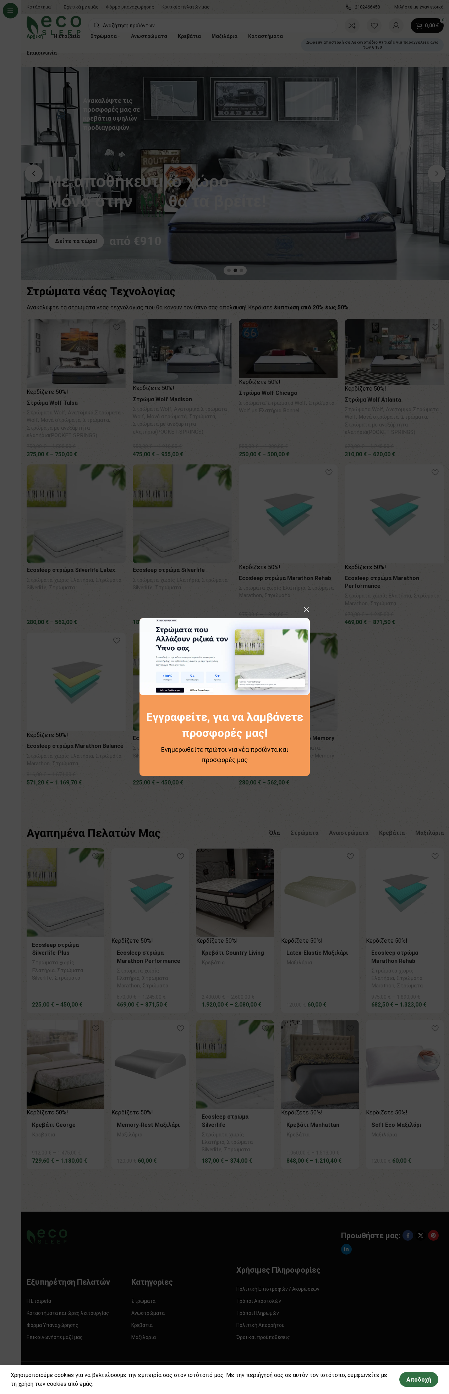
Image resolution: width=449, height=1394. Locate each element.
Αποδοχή (418, 1379)
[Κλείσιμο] (306, 609)
